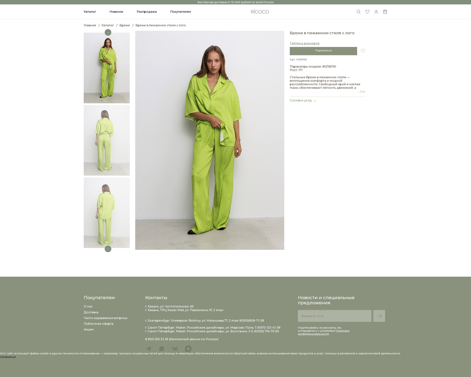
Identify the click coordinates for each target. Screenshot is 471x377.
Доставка (91, 312)
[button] (108, 32)
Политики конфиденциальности (323, 332)
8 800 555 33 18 (156, 339)
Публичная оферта (99, 323)
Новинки (116, 11)
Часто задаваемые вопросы (106, 318)
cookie (44, 353)
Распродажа (147, 11)
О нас (88, 306)
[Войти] (376, 13)
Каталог (108, 25)
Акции (89, 329)
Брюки (124, 25)
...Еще (361, 91)
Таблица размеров (304, 43)
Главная (90, 25)
